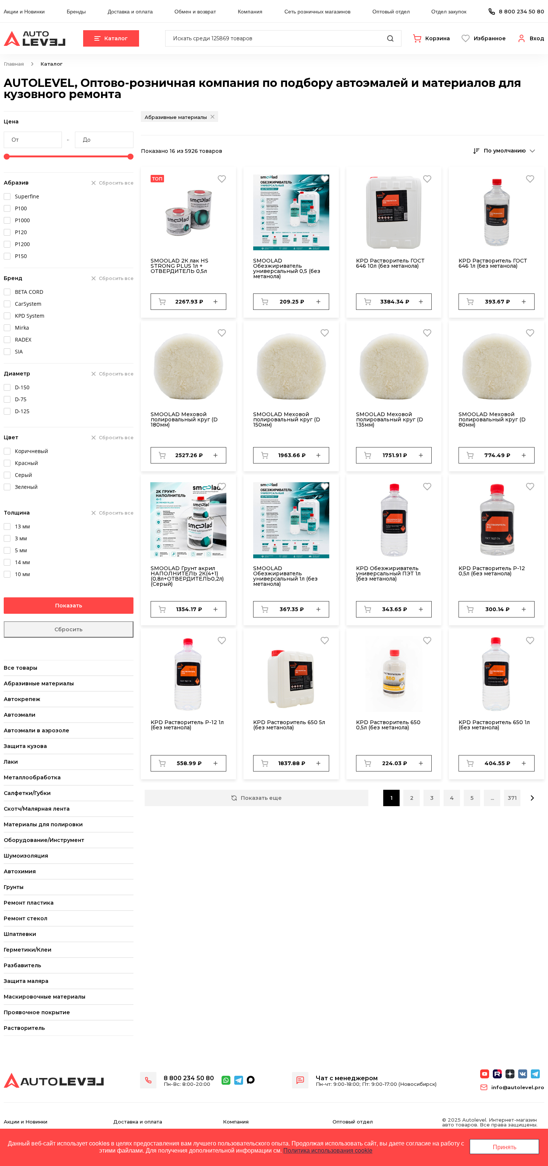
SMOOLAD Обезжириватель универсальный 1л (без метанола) (285, 576)
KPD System (29, 315)
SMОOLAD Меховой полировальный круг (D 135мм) (389, 419)
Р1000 (22, 220)
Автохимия (20, 871)
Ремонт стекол (25, 918)
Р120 (21, 232)
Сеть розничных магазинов (317, 11)
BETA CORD (29, 291)
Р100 (21, 208)
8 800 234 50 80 (521, 11)
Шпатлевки (20, 934)
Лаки (11, 761)
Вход (537, 38)
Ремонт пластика (29, 902)
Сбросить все (116, 183)
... (492, 798)
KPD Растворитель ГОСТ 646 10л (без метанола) (390, 263)
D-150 (22, 387)
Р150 (21, 256)
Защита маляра (26, 981)
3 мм (21, 538)
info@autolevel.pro (517, 1087)
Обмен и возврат (195, 11)
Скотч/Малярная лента (37, 808)
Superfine (27, 196)
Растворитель (24, 1028)
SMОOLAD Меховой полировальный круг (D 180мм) (184, 419)
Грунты (13, 887)
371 (512, 798)
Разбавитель (22, 965)
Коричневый (31, 451)
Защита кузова (25, 746)
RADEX (23, 339)
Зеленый (26, 486)
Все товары (20, 667)
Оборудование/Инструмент (44, 840)
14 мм (22, 562)
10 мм (22, 574)
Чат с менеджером (347, 1078)
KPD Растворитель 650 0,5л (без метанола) (388, 725)
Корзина (437, 38)
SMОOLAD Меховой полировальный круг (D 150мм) (286, 419)
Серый (23, 474)
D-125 (22, 411)
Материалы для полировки (43, 824)
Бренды (76, 11)
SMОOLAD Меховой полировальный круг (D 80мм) (492, 419)
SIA (19, 351)
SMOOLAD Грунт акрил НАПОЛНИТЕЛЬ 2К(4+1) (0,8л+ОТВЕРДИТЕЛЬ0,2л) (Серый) (187, 576)
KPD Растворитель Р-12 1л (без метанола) (187, 725)
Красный (26, 462)
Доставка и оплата (130, 11)
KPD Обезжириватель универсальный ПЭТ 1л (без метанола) (388, 573)
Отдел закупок (448, 11)
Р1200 (22, 244)
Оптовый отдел (391, 11)
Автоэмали (19, 714)
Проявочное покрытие (37, 1012)
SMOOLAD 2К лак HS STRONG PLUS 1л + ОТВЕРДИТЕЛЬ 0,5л (179, 265)
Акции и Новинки (24, 11)
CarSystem (28, 303)
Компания (250, 11)
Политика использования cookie (327, 1150)
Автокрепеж (22, 699)
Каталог (116, 38)
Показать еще (261, 798)
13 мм (22, 526)
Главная (14, 64)
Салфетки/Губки (27, 793)
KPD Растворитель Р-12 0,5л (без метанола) (492, 571)
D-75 (20, 399)
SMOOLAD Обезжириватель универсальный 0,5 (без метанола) (286, 268)
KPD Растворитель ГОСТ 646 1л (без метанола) (493, 263)
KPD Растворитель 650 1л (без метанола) (494, 725)
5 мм (21, 550)
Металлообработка (32, 777)
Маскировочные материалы (44, 996)
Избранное (490, 38)
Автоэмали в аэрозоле (36, 730)
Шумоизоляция (26, 855)
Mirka (22, 327)
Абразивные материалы (39, 683)
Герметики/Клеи (27, 949)
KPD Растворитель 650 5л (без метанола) (289, 725)
